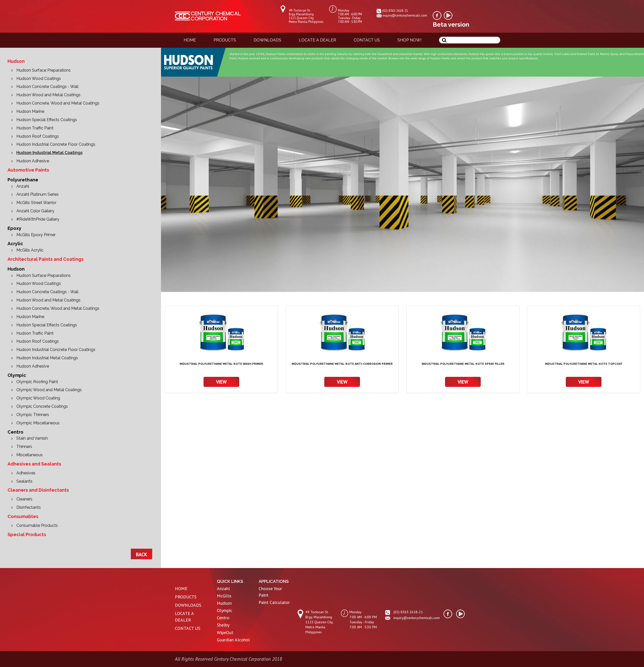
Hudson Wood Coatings (38, 78)
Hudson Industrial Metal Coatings (49, 152)
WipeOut (225, 632)
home (190, 40)
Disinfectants (28, 507)
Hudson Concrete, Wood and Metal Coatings (57, 103)
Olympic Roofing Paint (37, 381)
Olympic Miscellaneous (38, 423)
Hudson (224, 603)
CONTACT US (187, 628)
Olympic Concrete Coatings (42, 406)
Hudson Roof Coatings (37, 136)
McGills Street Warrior (36, 202)
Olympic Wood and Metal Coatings (49, 389)
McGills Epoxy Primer (36, 234)
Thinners (24, 446)
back (141, 554)
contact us (367, 40)
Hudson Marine (30, 111)
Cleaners (24, 499)
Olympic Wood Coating (38, 398)
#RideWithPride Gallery (37, 219)
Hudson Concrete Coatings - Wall (47, 86)
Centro (223, 618)
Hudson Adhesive (32, 161)
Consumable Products (37, 525)
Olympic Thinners (32, 414)
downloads (267, 40)
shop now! (409, 40)
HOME (181, 588)
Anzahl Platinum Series (37, 194)
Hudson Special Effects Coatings (46, 119)
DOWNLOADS (188, 605)
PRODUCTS (185, 597)
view (221, 382)
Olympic (224, 610)
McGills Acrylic (30, 250)
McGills (224, 596)
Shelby (223, 625)
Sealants (24, 481)
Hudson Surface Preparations (43, 70)
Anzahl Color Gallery (35, 211)
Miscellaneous (29, 454)
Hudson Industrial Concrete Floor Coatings (55, 144)
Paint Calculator (274, 602)
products (225, 40)
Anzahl (22, 186)
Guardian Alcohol (233, 640)
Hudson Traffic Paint (35, 128)
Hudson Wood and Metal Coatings (48, 94)
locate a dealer (317, 40)
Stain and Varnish (32, 438)
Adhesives (25, 473)
